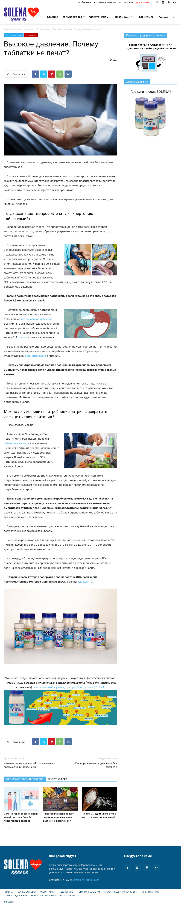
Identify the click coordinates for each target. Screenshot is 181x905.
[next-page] (12, 828)
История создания (89, 891)
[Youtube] (174, 2)
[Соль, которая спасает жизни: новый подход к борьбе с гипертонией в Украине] (21, 799)
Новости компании (43, 895)
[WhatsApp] (59, 74)
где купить (85, 581)
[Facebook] (157, 2)
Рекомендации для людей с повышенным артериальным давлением (29, 765)
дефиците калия (35, 355)
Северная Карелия (17, 443)
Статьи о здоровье (24, 29)
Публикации (123, 17)
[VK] (68, 74)
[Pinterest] (168, 2)
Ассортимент (48, 891)
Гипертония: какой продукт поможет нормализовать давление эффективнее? (58, 817)
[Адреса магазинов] (60, 707)
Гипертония (43, 29)
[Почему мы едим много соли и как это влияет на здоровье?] (99, 799)
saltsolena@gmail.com (85, 880)
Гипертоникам (99, 17)
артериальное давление (36, 319)
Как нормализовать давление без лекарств (96, 765)
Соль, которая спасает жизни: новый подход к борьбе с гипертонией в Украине (21, 817)
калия (23, 337)
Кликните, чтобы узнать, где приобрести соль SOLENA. (69, 687)
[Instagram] (162, 2)
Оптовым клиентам (105, 2)
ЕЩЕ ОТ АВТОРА (57, 779)
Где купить (146, 17)
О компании (126, 2)
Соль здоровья (72, 17)
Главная (52, 17)
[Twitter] (43, 74)
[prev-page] (6, 828)
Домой (7, 29)
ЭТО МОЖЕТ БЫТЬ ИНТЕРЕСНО (24, 779)
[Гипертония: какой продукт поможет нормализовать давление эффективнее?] (60, 799)
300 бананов (84, 2)
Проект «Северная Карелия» (120, 891)
